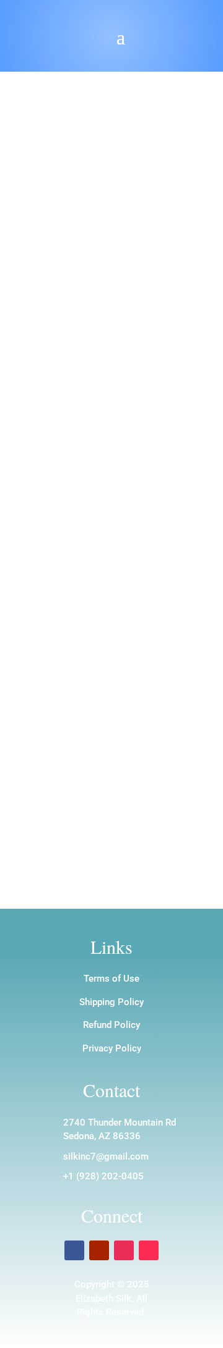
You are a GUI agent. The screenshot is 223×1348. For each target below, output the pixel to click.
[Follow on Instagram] (124, 1250)
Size (57, 352)
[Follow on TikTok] (149, 1250)
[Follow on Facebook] (74, 1250)
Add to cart (82, 399)
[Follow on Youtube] (99, 1250)
